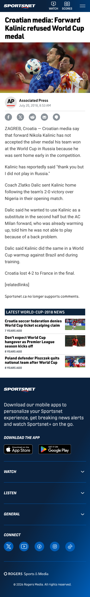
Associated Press (33, 100)
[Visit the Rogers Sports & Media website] (26, 573)
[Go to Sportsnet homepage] (19, 6)
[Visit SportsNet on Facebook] (39, 546)
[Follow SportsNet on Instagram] (55, 546)
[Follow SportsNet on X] (8, 546)
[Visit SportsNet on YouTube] (24, 546)
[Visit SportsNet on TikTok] (70, 546)
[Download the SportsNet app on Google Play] (54, 449)
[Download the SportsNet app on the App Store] (18, 449)
